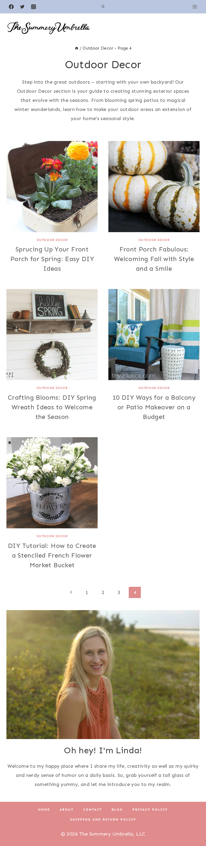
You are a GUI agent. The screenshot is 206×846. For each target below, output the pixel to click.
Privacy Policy (150, 809)
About (66, 809)
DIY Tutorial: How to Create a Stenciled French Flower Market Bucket (52, 555)
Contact (92, 809)
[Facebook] (11, 7)
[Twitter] (22, 7)
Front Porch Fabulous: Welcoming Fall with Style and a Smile (154, 258)
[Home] (77, 48)
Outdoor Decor (52, 240)
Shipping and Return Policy (103, 819)
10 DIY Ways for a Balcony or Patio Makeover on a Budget (154, 407)
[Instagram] (33, 7)
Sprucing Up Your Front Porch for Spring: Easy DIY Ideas (52, 258)
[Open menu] (195, 6)
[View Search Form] (103, 6)
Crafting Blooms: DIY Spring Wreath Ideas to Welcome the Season (52, 407)
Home (44, 809)
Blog (117, 809)
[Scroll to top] (193, 825)
